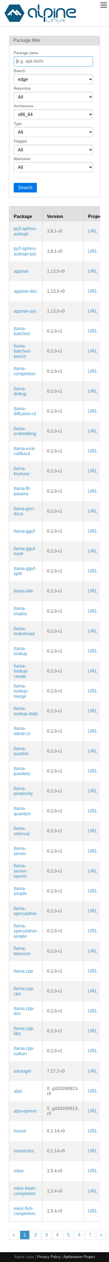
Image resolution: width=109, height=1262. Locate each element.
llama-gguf (24, 531)
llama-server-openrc (20, 871)
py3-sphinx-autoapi (25, 231)
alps (18, 1091)
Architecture (23, 106)
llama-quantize (22, 811)
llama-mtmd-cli (22, 731)
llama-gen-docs (24, 511)
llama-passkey (22, 771)
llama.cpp (23, 971)
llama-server (20, 851)
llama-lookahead (24, 631)
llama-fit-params (22, 491)
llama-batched (22, 331)
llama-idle (23, 591)
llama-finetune (22, 471)
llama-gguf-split (25, 571)
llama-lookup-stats (26, 711)
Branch (19, 71)
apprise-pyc (25, 311)
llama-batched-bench (22, 351)
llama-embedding (25, 431)
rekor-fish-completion (24, 1211)
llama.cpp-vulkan (24, 1051)
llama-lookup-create (21, 671)
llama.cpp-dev (24, 1011)
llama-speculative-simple (26, 931)
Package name (26, 53)
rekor (19, 1170)
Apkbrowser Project (79, 1257)
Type (18, 124)
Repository (22, 88)
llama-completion (24, 371)
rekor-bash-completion (25, 1191)
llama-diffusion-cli (25, 411)
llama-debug (20, 391)
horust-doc (24, 1150)
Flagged (20, 141)
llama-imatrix (20, 611)
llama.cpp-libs (24, 1031)
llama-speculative (25, 911)
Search (25, 187)
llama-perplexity (23, 791)
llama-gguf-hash (25, 551)
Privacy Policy (49, 1257)
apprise (21, 271)
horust (20, 1131)
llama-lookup (20, 651)
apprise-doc (25, 291)
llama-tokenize (22, 951)
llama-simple (20, 891)
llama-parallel (21, 751)
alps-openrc (25, 1111)
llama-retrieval (22, 831)
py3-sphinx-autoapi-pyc (25, 251)
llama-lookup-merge (21, 691)
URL (92, 231)
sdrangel (22, 1071)
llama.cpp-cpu (24, 991)
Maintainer (22, 159)
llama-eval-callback (25, 451)
